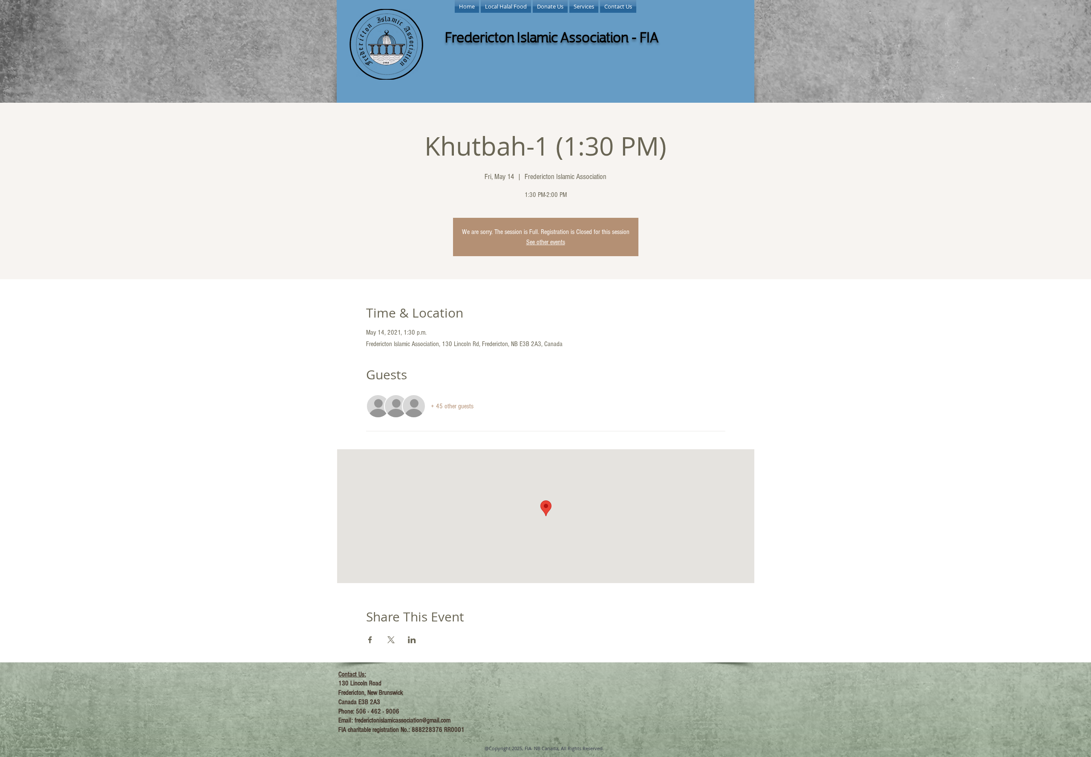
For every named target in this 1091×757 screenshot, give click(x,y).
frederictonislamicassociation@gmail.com (402, 720)
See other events (545, 242)
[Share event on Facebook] (370, 639)
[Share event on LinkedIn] (412, 639)
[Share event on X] (391, 639)
